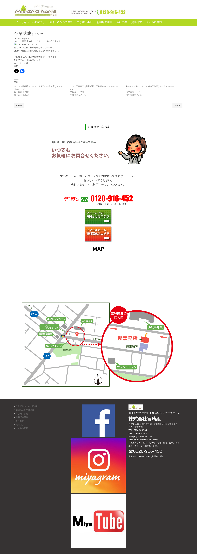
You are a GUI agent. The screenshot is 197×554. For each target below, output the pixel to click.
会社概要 (20, 421)
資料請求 (20, 425)
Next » (177, 105)
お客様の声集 (22, 417)
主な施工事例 (22, 414)
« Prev (19, 105)
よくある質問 (22, 428)
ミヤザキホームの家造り (27, 406)
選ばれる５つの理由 (25, 410)
